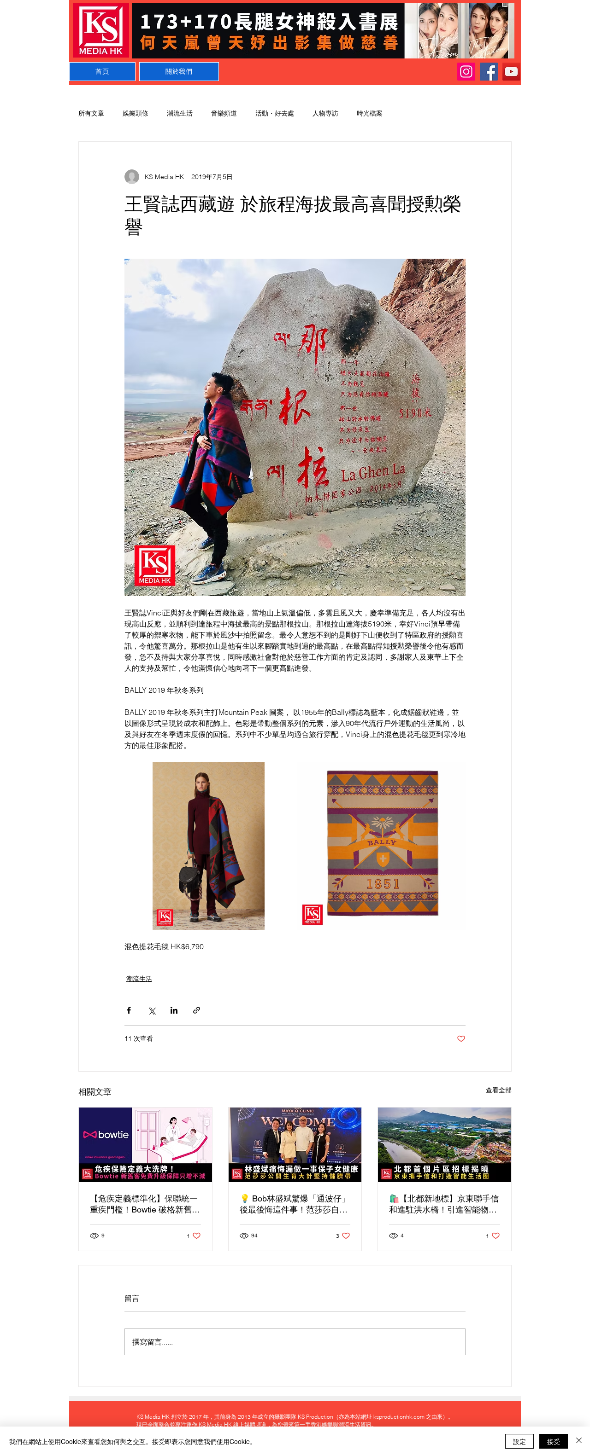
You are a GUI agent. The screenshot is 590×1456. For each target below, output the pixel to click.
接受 (553, 1441)
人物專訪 (325, 113)
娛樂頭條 (135, 113)
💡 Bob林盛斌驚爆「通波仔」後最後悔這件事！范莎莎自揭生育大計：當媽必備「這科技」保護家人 (295, 1204)
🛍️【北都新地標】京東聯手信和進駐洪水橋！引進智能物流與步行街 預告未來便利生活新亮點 (444, 1204)
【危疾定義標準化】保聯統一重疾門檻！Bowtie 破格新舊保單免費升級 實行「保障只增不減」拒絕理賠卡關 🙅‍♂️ (145, 1204)
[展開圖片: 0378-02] (208, 846)
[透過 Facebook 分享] (128, 1010)
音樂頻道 (224, 113)
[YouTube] (511, 72)
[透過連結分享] (196, 1010)
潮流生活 (180, 113)
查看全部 (499, 1090)
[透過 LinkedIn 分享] (174, 1010)
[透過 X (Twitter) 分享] (151, 1010)
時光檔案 (370, 113)
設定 (519, 1441)
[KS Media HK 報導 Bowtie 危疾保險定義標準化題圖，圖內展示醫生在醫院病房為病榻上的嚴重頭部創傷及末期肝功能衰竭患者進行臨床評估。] (145, 1145)
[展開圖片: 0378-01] (381, 846)
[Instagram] (466, 72)
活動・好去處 (274, 113)
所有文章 (91, 113)
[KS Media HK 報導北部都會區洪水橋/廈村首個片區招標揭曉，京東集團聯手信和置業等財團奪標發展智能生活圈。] (444, 1145)
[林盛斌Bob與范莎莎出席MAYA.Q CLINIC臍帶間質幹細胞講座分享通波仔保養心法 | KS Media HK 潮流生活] (295, 1145)
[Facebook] (489, 72)
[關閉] (578, 1441)
